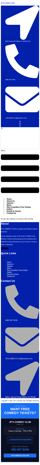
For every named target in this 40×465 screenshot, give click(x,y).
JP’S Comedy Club (7, 3)
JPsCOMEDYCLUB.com (20, 455)
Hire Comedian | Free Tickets (19, 207)
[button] (20, 173)
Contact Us (11, 213)
